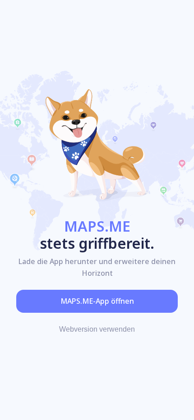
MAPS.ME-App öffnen (97, 301)
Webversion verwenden (97, 329)
